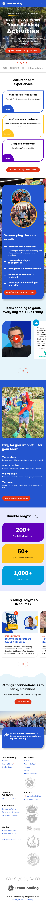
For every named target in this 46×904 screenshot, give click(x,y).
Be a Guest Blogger (10, 815)
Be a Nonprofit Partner (11, 812)
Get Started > (23, 702)
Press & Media (8, 764)
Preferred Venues (31, 773)
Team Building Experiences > (23, 536)
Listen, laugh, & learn (34, 796)
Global (27, 770)
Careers (5, 761)
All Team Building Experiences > (23, 170)
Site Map (30, 900)
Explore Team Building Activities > (23, 50)
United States (30, 764)
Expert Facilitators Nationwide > (23, 558)
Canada (27, 767)
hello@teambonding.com (11, 840)
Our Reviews (7, 767)
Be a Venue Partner (10, 809)
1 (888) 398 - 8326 (9, 834)
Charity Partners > (23, 579)
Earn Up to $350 (9, 798)
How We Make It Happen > (16, 498)
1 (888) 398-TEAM (9, 831)
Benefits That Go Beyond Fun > (20, 292)
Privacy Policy (18, 900)
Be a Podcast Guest (32, 800)
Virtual (27, 761)
